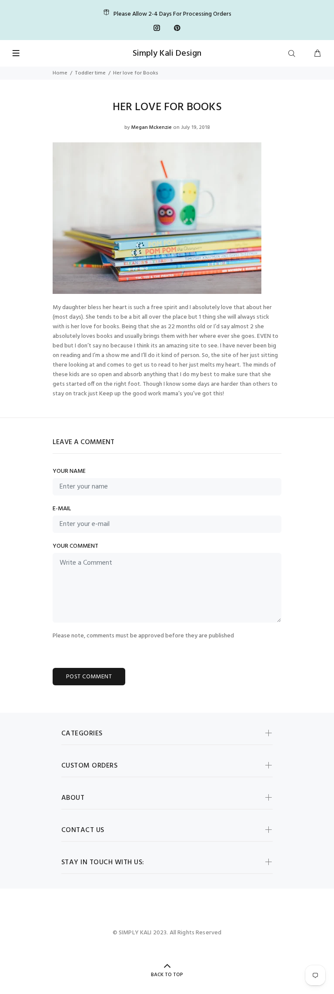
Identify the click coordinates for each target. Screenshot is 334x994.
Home (60, 73)
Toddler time (90, 73)
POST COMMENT (89, 677)
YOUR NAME (69, 471)
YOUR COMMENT (75, 546)
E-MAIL (62, 509)
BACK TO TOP (167, 974)
